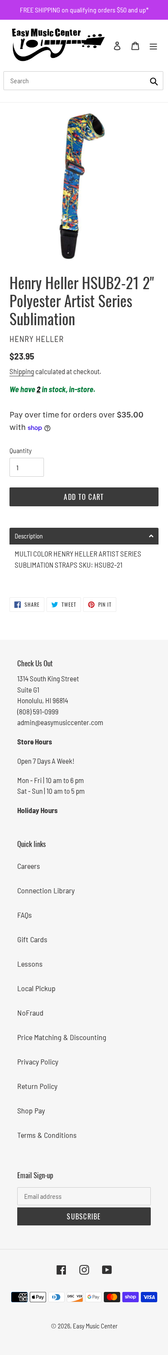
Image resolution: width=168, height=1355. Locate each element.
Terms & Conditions (47, 1135)
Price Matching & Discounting (61, 1037)
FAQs (24, 914)
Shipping (21, 371)
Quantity (20, 450)
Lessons (30, 963)
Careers (28, 866)
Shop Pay (31, 1110)
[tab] (84, 536)
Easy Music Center (95, 1326)
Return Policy (37, 1086)
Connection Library (46, 890)
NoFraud (30, 1012)
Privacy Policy (37, 1061)
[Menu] (153, 45)
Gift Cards (32, 939)
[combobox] (83, 80)
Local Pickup (36, 988)
